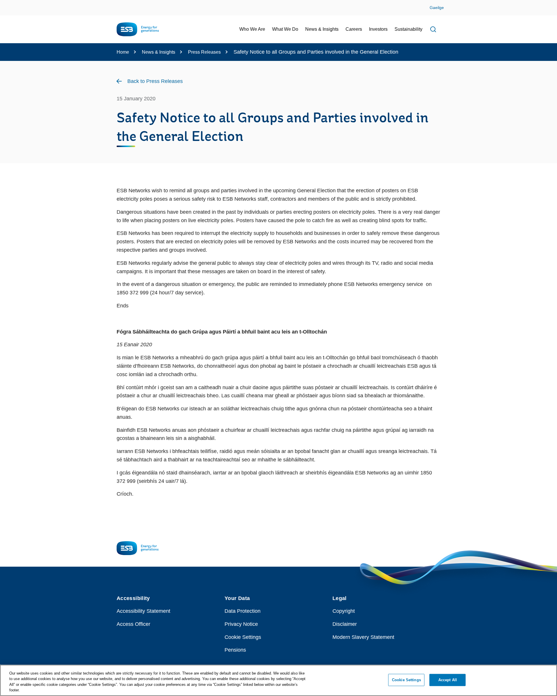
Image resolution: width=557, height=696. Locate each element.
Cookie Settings (243, 637)
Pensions (235, 650)
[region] (278, 680)
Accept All (447, 680)
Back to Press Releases (155, 81)
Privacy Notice (241, 624)
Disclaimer (344, 624)
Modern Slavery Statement (363, 637)
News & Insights (158, 52)
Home (123, 52)
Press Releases (204, 52)
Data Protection (243, 611)
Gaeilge (437, 7)
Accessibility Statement (143, 611)
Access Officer (133, 624)
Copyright (343, 611)
